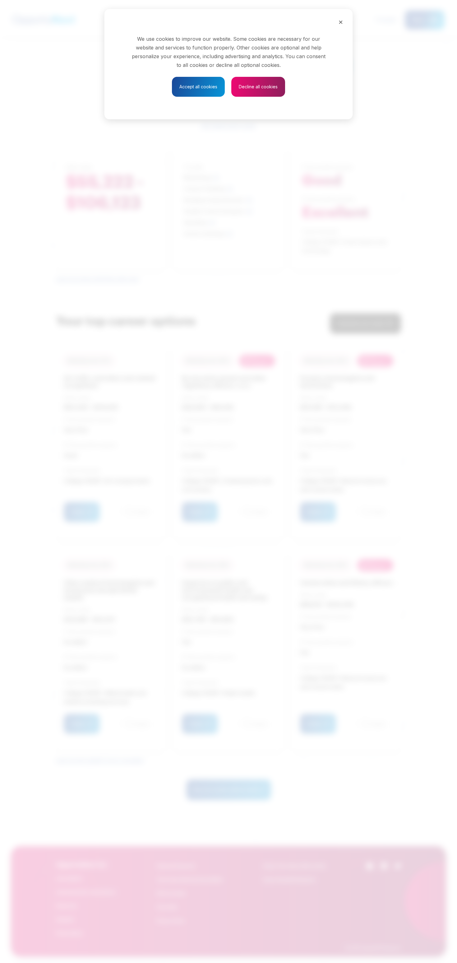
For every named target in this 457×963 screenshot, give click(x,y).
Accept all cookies (198, 86)
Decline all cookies (258, 86)
